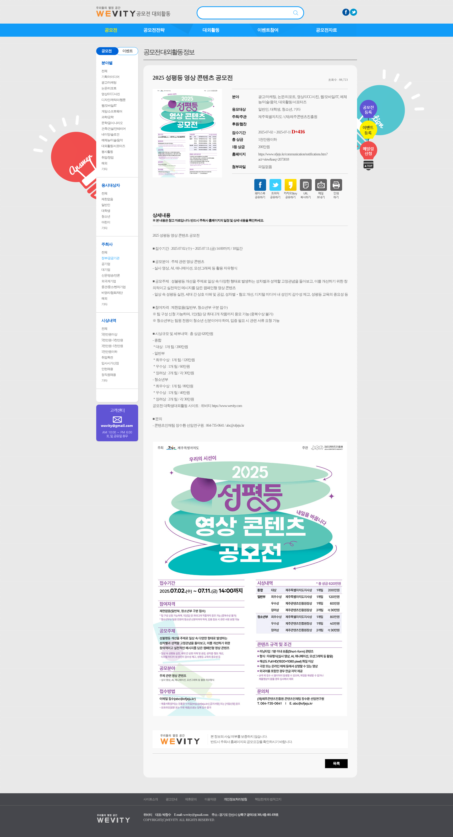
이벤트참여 (267, 30)
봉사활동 (107, 152)
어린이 (105, 222)
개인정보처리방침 (235, 799)
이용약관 (210, 799)
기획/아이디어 (110, 77)
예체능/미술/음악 (112, 140)
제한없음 (107, 199)
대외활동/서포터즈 (113, 146)
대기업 (105, 269)
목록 (336, 763)
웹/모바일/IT (108, 105)
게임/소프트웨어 (111, 111)
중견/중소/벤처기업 (113, 287)
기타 (104, 169)
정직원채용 (108, 375)
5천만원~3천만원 (112, 340)
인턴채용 (107, 369)
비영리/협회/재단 (112, 293)
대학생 (105, 211)
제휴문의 (191, 799)
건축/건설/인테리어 (113, 129)
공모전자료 (326, 30)
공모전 (111, 30)
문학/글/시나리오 (112, 123)
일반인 (105, 205)
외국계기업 (108, 281)
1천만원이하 (109, 352)
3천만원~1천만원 (112, 346)
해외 (104, 163)
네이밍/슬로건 (110, 134)
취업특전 (107, 357)
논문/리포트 (108, 88)
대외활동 (211, 30)
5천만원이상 (109, 334)
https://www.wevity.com (227, 406)
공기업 (105, 264)
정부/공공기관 (110, 258)
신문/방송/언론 (110, 275)
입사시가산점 (110, 363)
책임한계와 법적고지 (268, 799)
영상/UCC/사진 (110, 94)
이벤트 (127, 51)
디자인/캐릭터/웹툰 (113, 100)
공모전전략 (153, 30)
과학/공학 (107, 117)
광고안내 (171, 799)
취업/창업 (107, 157)
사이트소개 (150, 799)
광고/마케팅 (108, 82)
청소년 (105, 216)
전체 (104, 71)
